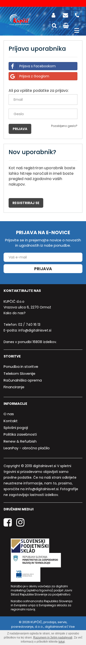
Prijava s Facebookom (37, 66)
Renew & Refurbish (20, 441)
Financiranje (14, 386)
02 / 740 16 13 (29, 324)
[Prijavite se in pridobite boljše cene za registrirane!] (54, 15)
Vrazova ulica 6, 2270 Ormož (27, 307)
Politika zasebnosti (20, 434)
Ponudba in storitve (21, 366)
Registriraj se (25, 202)
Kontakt (11, 420)
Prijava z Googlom (34, 76)
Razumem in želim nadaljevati (52, 637)
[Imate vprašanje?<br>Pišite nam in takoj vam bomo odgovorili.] (65, 15)
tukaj (62, 641)
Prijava (43, 269)
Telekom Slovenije (19, 373)
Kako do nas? (15, 313)
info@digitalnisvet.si (34, 330)
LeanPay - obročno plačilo (27, 448)
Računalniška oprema (23, 380)
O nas (9, 413)
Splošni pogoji (16, 427)
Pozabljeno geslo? (64, 126)
